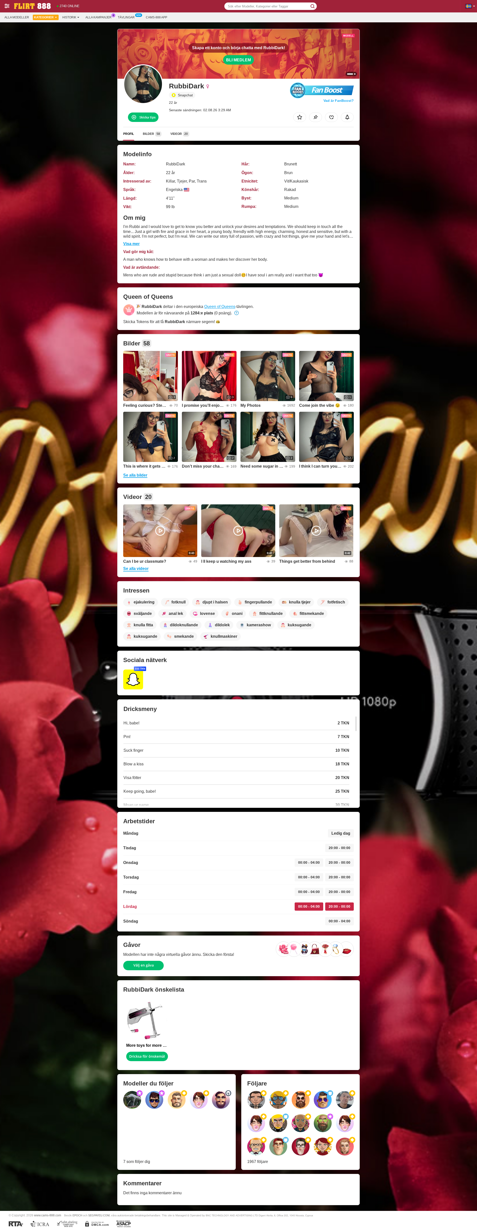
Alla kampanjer (98, 17)
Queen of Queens (219, 306)
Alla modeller (16, 17)
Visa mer (131, 244)
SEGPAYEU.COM (99, 1215)
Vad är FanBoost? (338, 101)
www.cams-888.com (47, 1215)
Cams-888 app (156, 17)
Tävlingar (126, 17)
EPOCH (77, 1215)
